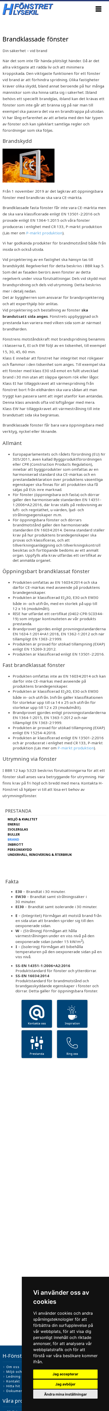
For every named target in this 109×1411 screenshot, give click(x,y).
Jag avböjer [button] (65, 1384)
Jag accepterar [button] (65, 1374)
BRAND (13, 839)
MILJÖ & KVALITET (23, 819)
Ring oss (72, 1054)
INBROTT (15, 844)
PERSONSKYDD (20, 849)
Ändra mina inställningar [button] (65, 1394)
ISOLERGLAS (18, 829)
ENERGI (14, 824)
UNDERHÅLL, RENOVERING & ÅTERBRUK (40, 854)
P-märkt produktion (44, 232)
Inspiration (72, 1023)
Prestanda (37, 1054)
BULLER (14, 834)
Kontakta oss (37, 1023)
